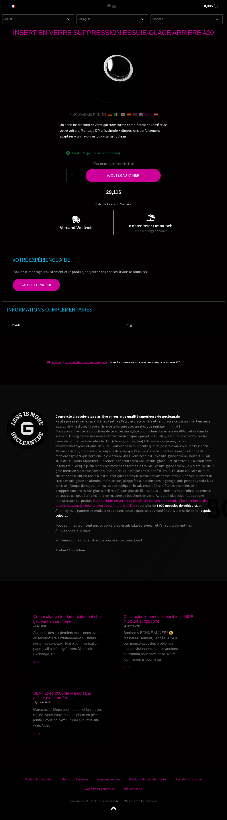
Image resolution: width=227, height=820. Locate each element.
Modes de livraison (74, 779)
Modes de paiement (39, 779)
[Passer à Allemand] (110, 114)
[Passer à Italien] (116, 114)
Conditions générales (100, 789)
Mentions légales (108, 779)
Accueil (57, 362)
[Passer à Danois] (156, 114)
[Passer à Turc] (145, 114)
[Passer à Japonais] (123, 114)
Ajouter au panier (123, 175)
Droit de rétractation (189, 779)
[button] (114, 6)
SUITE (36, 662)
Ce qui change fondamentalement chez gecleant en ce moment (68, 619)
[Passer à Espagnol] (129, 114)
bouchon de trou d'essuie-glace (86, 362)
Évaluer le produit (36, 285)
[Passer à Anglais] (104, 114)
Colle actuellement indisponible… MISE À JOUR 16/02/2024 (158, 619)
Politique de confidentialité (147, 779)
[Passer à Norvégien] (135, 114)
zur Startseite (132, 789)
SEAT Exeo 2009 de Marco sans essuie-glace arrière (62, 695)
